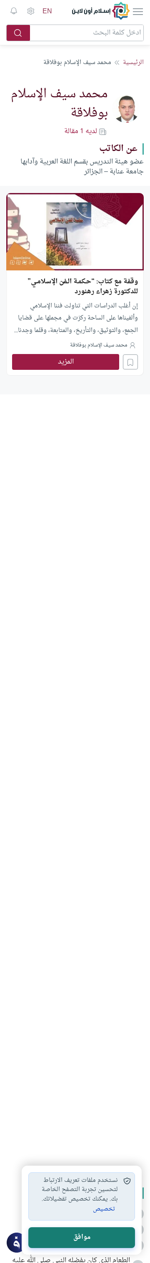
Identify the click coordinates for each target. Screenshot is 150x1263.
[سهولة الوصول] (30, 11)
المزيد (66, 362)
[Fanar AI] (16, 1242)
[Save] (130, 361)
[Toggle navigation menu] (137, 11)
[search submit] (18, 33)
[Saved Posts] (13, 11)
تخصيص (104, 1209)
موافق (81, 1237)
